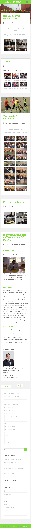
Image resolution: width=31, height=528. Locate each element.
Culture (5, 423)
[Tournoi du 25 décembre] (15, 105)
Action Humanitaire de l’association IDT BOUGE (14, 469)
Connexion (6, 504)
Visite (6, 439)
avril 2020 (7, 491)
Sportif (5, 413)
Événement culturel (10, 426)
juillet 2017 (8, 494)
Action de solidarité (9, 410)
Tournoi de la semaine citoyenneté (14, 420)
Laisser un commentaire (19, 23)
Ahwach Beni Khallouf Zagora (11, 401)
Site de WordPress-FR (9, 514)
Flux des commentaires (10, 511)
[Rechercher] (25, 449)
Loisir (5, 432)
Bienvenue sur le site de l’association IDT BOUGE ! (14, 237)
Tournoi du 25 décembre (10, 117)
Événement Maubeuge (9, 473)
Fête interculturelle (13, 202)
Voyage (7, 442)
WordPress (25, 526)
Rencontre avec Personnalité (11, 17)
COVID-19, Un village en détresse (12, 393)
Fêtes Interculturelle (10, 429)
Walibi (7, 61)
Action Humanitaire (9, 407)
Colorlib (14, 526)
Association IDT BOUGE (11, 2)
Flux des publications (9, 507)
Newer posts (6, 386)
